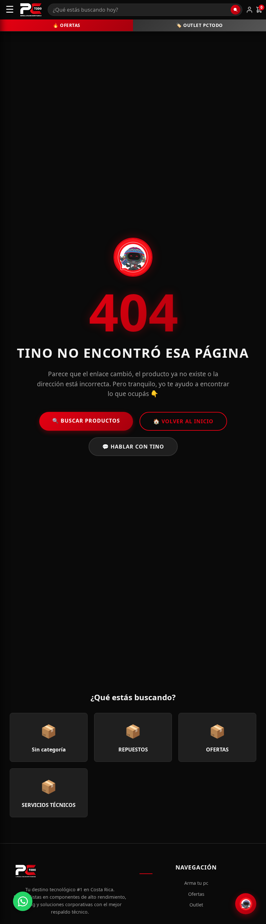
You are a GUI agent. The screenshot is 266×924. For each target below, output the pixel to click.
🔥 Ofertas (66, 25)
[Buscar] (235, 10)
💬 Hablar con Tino (133, 446)
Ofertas (196, 894)
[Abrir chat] (245, 903)
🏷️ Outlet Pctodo (199, 25)
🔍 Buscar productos (86, 420)
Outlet (196, 905)
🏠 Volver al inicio (183, 421)
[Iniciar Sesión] (249, 9)
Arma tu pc (196, 883)
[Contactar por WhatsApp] (22, 901)
